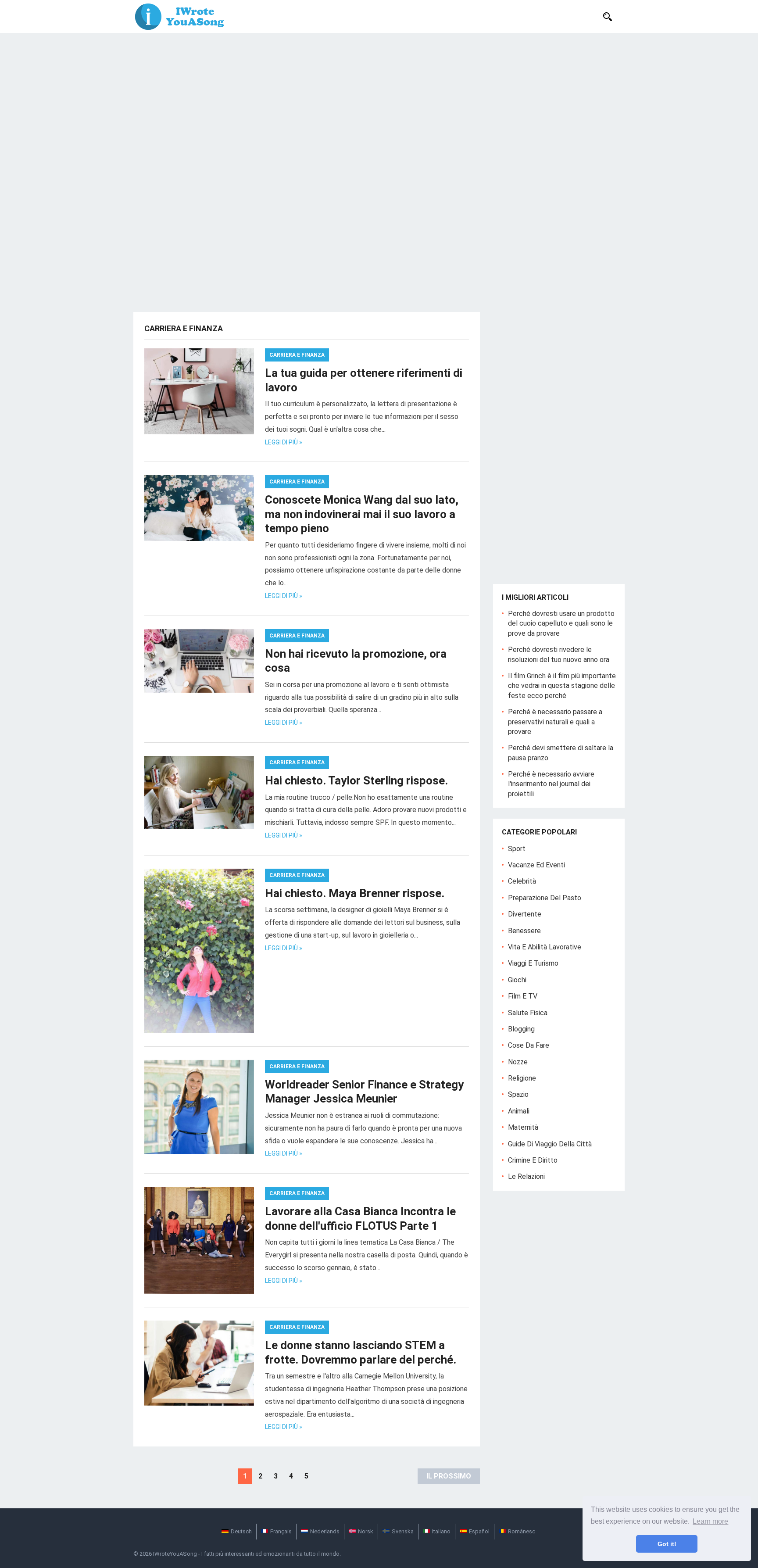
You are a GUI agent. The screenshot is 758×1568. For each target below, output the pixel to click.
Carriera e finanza (297, 355)
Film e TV (522, 996)
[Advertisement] (379, 98)
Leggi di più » (283, 442)
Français (281, 1531)
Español (479, 1531)
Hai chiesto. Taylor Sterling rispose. (356, 780)
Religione (522, 1078)
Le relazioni (526, 1176)
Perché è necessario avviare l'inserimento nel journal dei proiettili (551, 784)
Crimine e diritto (533, 1160)
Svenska (403, 1531)
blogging (521, 1029)
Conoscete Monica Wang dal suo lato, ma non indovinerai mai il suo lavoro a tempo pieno (361, 514)
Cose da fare (528, 1045)
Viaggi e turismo (533, 963)
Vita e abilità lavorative (544, 947)
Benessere (524, 931)
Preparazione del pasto (544, 898)
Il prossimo (448, 1476)
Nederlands (325, 1531)
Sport (517, 849)
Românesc (521, 1531)
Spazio (518, 1094)
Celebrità (522, 881)
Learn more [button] (710, 1521)
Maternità (523, 1127)
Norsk (365, 1531)
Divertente (524, 914)
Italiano (441, 1531)
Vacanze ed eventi (536, 865)
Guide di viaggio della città (550, 1144)
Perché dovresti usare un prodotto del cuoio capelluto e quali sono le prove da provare (561, 623)
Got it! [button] (667, 1543)
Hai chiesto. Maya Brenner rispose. (354, 893)
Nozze (518, 1062)
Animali (518, 1111)
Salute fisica (527, 1013)
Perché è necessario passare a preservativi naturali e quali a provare (555, 722)
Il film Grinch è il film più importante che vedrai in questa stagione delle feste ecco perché (562, 686)
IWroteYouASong (175, 1553)
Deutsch (241, 1531)
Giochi (517, 980)
